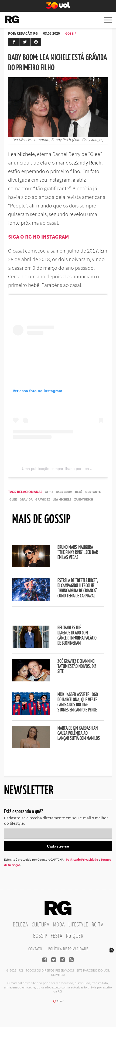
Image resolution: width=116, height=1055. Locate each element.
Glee (13, 499)
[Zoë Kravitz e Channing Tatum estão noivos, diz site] (31, 680)
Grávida (26, 499)
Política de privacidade (68, 949)
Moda (59, 925)
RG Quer (74, 936)
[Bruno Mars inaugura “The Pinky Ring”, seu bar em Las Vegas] (31, 566)
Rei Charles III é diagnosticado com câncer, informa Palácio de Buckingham (77, 636)
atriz (49, 492)
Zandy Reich (83, 499)
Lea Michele (62, 499)
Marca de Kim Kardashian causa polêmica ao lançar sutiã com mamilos (78, 733)
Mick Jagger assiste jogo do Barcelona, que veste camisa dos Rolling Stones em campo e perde (77, 702)
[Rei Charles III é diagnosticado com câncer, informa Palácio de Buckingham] (31, 646)
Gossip (70, 33)
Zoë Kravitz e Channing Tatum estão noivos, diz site (76, 666)
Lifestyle (78, 925)
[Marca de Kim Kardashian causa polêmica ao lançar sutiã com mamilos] (31, 747)
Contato (35, 949)
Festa (57, 936)
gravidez (42, 499)
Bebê (79, 492)
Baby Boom (64, 492)
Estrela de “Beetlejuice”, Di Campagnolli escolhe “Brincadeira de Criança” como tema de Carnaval (77, 588)
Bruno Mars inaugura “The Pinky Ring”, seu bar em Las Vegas (77, 552)
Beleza (20, 925)
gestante (93, 492)
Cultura (41, 925)
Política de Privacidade (82, 859)
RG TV (97, 925)
